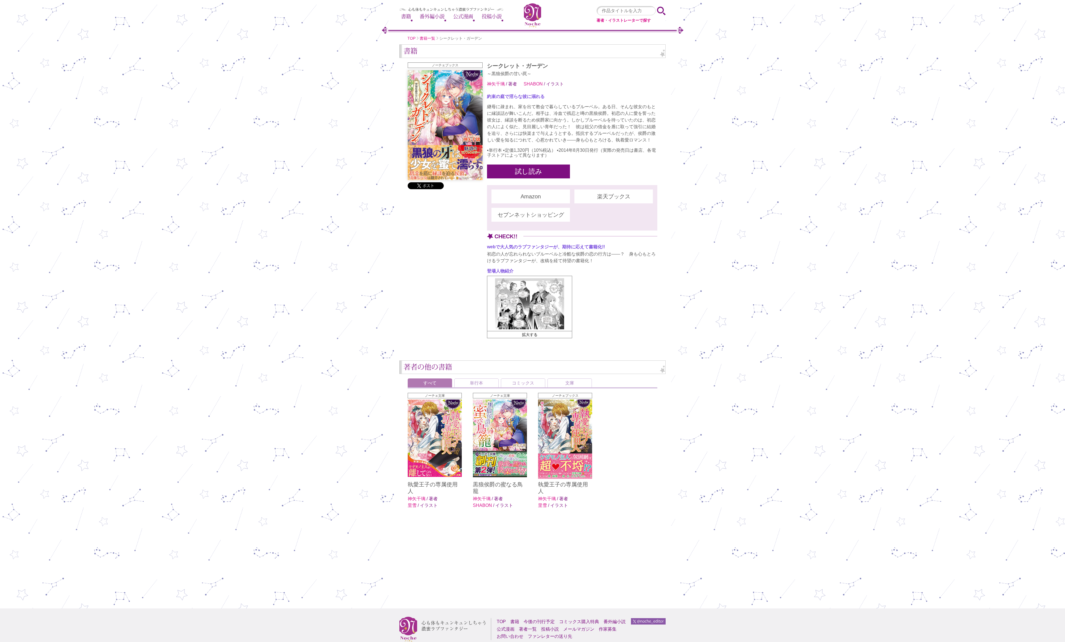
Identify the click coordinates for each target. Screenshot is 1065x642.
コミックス (523, 383)
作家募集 (608, 629)
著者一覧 (528, 629)
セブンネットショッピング (531, 215)
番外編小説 (432, 16)
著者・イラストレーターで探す (624, 20)
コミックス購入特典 (579, 621)
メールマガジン (578, 629)
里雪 (413, 505)
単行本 (476, 383)
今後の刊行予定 (539, 621)
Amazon (531, 196)
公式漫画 (463, 16)
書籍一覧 (427, 38)
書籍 (406, 16)
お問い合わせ (510, 636)
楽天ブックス (613, 196)
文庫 (569, 383)
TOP (411, 38)
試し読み (528, 171)
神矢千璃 (496, 84)
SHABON (534, 84)
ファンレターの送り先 (550, 636)
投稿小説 (492, 16)
